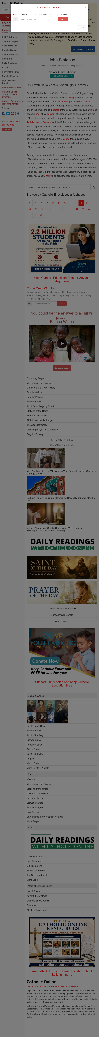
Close (82, 27)
